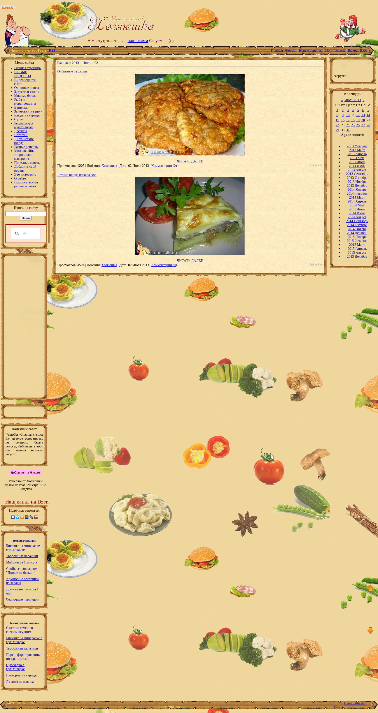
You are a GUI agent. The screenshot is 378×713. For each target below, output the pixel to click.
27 (363, 125)
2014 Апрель (357, 201)
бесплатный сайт (354, 703)
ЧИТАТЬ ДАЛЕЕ (190, 161)
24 (348, 125)
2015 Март (357, 244)
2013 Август (357, 170)
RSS (52, 50)
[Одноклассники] (22, 517)
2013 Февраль (357, 146)
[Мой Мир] (26, 517)
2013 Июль (357, 166)
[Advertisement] (24, 328)
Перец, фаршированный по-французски (24, 656)
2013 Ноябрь (357, 181)
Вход (364, 50)
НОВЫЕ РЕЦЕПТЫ (24, 541)
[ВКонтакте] (13, 517)
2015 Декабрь (357, 256)
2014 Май (357, 205)
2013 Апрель (357, 154)
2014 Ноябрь (357, 229)
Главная (277, 50)
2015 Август (357, 252)
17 (348, 120)
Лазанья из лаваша (20, 681)
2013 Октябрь (357, 178)
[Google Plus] (36, 517)
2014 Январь (357, 189)
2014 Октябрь (357, 225)
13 (363, 115)
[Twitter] (17, 517)
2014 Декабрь (357, 233)
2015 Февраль (357, 241)
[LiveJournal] (31, 517)
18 (353, 120)
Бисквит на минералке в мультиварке (24, 547)
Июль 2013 (353, 100)
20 (363, 120)
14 (368, 115)
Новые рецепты (310, 50)
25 (353, 125)
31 (348, 130)
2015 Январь (357, 237)
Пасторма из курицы (21, 675)
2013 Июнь (357, 162)
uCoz (336, 706)
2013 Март (357, 150)
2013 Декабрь (357, 185)
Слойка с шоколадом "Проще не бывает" (21, 570)
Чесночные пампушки (22, 599)
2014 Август (357, 217)
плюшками (138, 40)
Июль (86, 63)
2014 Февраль (357, 193)
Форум (290, 50)
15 (337, 120)
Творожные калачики (22, 556)
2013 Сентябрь (357, 174)
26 (358, 125)
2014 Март (357, 197)
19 (358, 120)
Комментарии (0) (164, 165)
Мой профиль (335, 50)
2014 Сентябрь (357, 221)
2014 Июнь (357, 209)
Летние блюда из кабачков (76, 175)
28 (368, 125)
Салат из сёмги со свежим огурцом (19, 630)
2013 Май (357, 158)
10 (348, 115)
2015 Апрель (357, 248)
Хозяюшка (109, 165)
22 (337, 125)
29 (337, 130)
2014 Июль (357, 213)
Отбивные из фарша (72, 71)
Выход (353, 50)
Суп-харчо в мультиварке (15, 667)
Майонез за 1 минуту (22, 562)
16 (343, 120)
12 (358, 115)
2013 (75, 63)
